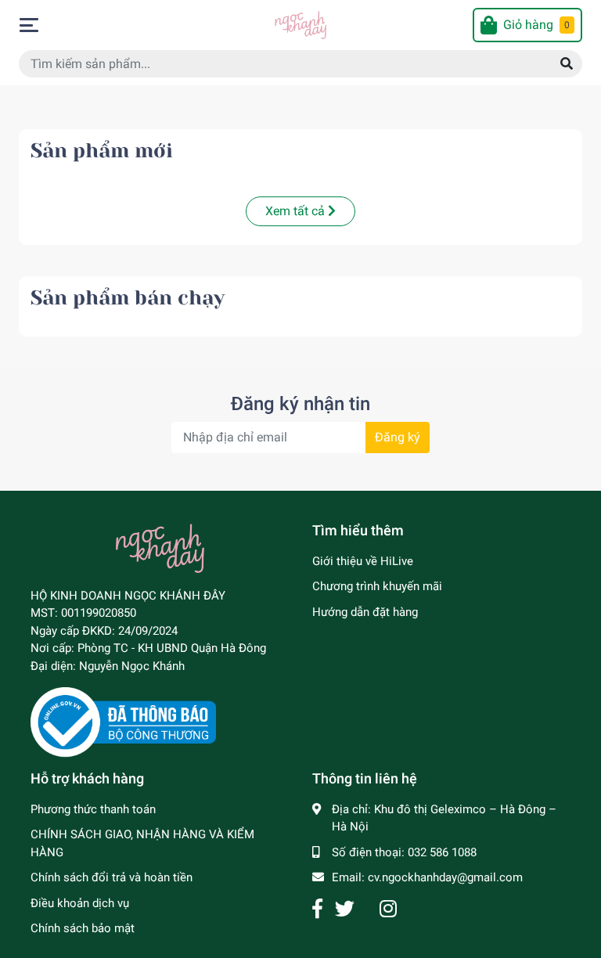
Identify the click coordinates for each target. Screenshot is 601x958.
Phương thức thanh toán (93, 809)
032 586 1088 (442, 852)
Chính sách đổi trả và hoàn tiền (112, 877)
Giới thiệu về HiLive (362, 561)
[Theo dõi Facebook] (317, 909)
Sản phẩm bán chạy (128, 297)
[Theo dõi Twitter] (344, 909)
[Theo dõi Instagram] (388, 909)
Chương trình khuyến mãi (377, 586)
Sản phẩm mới (102, 150)
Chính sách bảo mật (83, 928)
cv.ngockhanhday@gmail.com (445, 877)
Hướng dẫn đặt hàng (365, 612)
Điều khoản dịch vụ (80, 903)
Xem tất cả (296, 210)
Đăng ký (397, 437)
